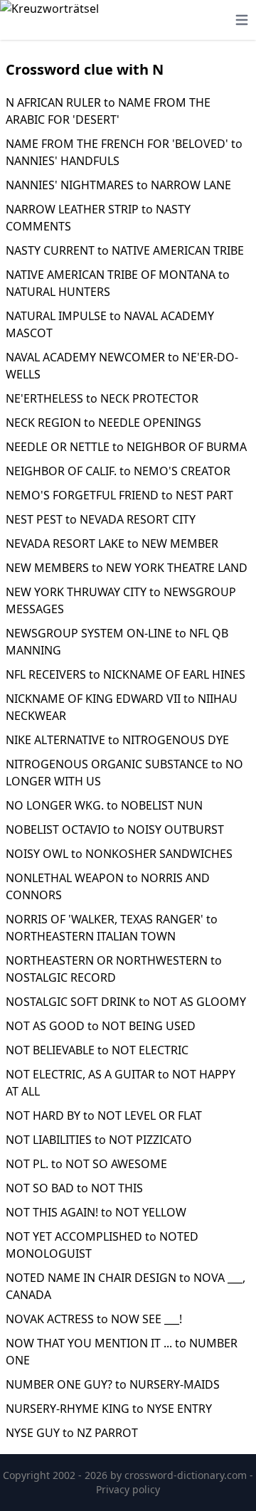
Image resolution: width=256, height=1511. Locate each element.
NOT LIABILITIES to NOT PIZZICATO (99, 1139)
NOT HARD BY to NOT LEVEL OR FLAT (104, 1115)
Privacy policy (128, 1489)
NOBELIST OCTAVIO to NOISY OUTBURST (115, 829)
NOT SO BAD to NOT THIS (74, 1188)
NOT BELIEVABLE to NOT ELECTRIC (97, 1050)
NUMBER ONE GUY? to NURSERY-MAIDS (113, 1384)
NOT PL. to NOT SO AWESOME (86, 1164)
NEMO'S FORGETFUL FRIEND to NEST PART (119, 495)
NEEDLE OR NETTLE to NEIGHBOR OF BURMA (126, 447)
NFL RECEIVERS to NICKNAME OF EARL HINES (125, 674)
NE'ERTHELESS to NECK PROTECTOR (102, 398)
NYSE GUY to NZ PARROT (72, 1433)
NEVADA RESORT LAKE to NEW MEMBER (112, 543)
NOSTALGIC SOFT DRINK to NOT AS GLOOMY (126, 1001)
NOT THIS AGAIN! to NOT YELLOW (96, 1212)
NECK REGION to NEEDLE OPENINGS (103, 422)
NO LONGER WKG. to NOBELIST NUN (104, 805)
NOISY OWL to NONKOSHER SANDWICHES (119, 853)
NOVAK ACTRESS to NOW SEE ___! (94, 1319)
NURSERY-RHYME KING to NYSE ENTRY (109, 1408)
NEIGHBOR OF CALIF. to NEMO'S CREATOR (118, 471)
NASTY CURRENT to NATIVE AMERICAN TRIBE (125, 250)
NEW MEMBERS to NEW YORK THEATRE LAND (126, 568)
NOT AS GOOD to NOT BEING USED (101, 1026)
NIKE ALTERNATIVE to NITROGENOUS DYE (117, 740)
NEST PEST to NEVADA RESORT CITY (101, 519)
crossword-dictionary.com (187, 1475)
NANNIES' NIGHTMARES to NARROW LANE (118, 185)
